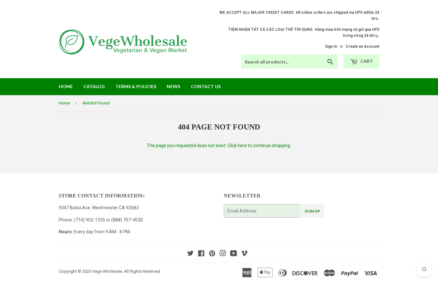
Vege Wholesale (107, 271)
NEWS (173, 86)
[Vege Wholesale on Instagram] (223, 254)
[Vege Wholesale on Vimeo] (244, 254)
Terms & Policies (135, 86)
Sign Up (312, 211)
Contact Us (206, 86)
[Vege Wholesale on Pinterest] (212, 254)
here (242, 145)
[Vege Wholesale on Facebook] (201, 254)
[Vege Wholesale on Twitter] (190, 254)
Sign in (331, 46)
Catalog (94, 86)
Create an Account (362, 46)
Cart (366, 61)
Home (66, 86)
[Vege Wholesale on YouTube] (233, 254)
